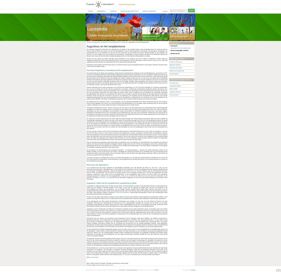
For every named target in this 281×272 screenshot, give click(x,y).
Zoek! (191, 10)
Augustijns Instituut (130, 11)
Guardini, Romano (175, 92)
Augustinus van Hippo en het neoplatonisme (106, 42)
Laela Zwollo (94, 257)
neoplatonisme (156, 60)
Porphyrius (103, 177)
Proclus (118, 192)
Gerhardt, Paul (174, 83)
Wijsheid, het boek (175, 65)
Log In (165, 11)
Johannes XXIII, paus (176, 62)
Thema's (113, 11)
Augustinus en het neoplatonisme (181, 48)
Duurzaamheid (174, 74)
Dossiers (101, 11)
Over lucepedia (149, 11)
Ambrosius (133, 171)
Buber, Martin (174, 89)
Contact (156, 270)
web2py (193, 270)
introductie (124, 42)
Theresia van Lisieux (176, 68)
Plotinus (123, 176)
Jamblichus (125, 192)
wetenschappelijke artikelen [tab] (179, 50)
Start (90, 11)
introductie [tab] (174, 46)
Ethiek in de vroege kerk (177, 71)
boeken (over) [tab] (175, 53)
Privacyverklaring (132, 270)
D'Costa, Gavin (174, 95)
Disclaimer (122, 270)
